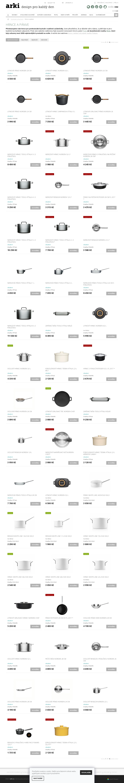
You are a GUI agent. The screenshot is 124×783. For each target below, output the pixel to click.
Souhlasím (86, 772)
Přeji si (116, 2)
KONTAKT (114, 772)
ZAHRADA (84, 15)
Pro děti (75, 15)
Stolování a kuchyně (27, 15)
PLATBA (24, 772)
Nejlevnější (24, 40)
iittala (108, 31)
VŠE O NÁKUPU (97, 772)
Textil (56, 15)
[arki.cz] (23, 8)
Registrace (108, 2)
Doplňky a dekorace (44, 15)
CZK (113, 11)
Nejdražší (35, 40)
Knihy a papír (65, 15)
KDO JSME (107, 772)
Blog (91, 15)
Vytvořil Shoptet (113, 779)
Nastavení (38, 778)
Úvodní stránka (8, 15)
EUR (117, 11)
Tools (85, 31)
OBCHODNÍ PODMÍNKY (13, 772)
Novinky (14, 15)
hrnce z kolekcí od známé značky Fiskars (82, 33)
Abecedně (44, 40)
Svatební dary (100, 15)
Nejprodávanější (12, 40)
